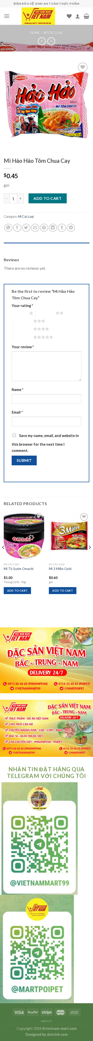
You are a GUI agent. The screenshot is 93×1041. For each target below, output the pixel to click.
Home (35, 33)
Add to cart (47, 198)
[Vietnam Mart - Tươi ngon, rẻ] (38, 16)
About (46, 1021)
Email (17, 412)
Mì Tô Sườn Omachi (18, 569)
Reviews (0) (13, 248)
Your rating (22, 306)
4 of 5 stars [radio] (23, 329)
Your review (23, 347)
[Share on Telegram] (71, 228)
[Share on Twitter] (26, 228)
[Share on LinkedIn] (53, 228)
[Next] (89, 557)
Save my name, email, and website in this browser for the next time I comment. (45, 443)
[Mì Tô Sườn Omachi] (24, 536)
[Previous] (3, 557)
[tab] (46, 248)
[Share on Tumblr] (62, 228)
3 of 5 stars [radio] (23, 321)
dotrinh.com (57, 1034)
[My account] (77, 16)
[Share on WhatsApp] (8, 228)
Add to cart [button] (17, 590)
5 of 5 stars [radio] (23, 337)
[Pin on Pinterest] (44, 228)
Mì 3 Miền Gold (60, 569)
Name (17, 390)
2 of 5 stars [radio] (45, 313)
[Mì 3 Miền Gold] (69, 536)
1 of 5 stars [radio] (19, 313)
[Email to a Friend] (35, 228)
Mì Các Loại (53, 33)
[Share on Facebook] (17, 228)
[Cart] (86, 16)
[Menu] (7, 16)
